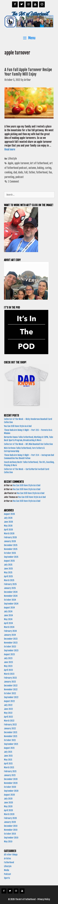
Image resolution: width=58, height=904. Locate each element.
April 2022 (8, 716)
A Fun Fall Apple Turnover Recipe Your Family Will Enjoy (28, 71)
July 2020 (8, 798)
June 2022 (8, 709)
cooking (8, 172)
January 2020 (10, 822)
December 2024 (11, 592)
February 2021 (10, 771)
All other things (10, 854)
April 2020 (8, 810)
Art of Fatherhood (39, 163)
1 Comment (13, 181)
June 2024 (8, 615)
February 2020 (10, 818)
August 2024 (9, 607)
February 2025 (10, 584)
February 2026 (10, 537)
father (32, 172)
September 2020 (11, 791)
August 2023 (9, 654)
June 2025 (8, 568)
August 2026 (9, 514)
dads (20, 172)
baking (40, 167)
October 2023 (10, 646)
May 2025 (8, 572)
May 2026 (8, 525)
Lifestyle (12, 158)
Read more (9, 149)
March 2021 (9, 767)
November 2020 (11, 783)
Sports (7, 878)
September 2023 (11, 650)
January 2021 (10, 775)
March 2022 (9, 720)
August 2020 (9, 794)
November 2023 (11, 642)
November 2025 (10, 549)
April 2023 (8, 670)
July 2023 (8, 658)
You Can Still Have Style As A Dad (18, 426)
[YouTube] (35, 4)
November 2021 (10, 736)
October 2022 (10, 693)
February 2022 (10, 724)
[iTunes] (42, 4)
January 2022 (10, 728)
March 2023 (9, 674)
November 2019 (10, 830)
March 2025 (9, 580)
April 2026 (8, 529)
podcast (19, 177)
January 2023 (10, 681)
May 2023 (8, 666)
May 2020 (8, 806)
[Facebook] (15, 4)
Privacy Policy (43, 899)
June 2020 (8, 802)
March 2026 (9, 533)
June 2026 (8, 522)
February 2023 (10, 678)
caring (48, 167)
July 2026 (8, 518)
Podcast (7, 874)
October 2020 (10, 787)
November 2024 (11, 596)
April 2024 (8, 623)
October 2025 (10, 553)
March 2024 (9, 627)
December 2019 (10, 826)
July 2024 (8, 611)
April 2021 (8, 763)
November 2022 (10, 689)
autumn (32, 167)
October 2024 (10, 600)
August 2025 (9, 561)
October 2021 (10, 740)
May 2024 (8, 619)
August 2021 (9, 748)
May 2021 (8, 759)
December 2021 (10, 732)
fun (50, 172)
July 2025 (8, 564)
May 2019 (8, 841)
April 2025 (8, 576)
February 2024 (10, 631)
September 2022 (11, 697)
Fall (26, 172)
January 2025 (10, 588)
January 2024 (10, 635)
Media (6, 870)
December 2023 (11, 639)
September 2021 (11, 744)
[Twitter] (22, 4)
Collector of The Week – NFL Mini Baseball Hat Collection (28, 444)
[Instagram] (28, 4)
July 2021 (8, 752)
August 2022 (9, 701)
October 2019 (10, 833)
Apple (10, 163)
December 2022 (10, 685)
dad (15, 172)
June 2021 (8, 755)
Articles (7, 858)
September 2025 (11, 557)
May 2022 (8, 713)
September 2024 (11, 603)
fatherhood (41, 172)
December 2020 (11, 779)
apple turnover (21, 163)
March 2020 (9, 814)
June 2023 (8, 662)
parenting (9, 177)
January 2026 (10, 541)
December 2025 (10, 545)
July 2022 (8, 705)
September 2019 (11, 837)
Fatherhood (9, 862)
